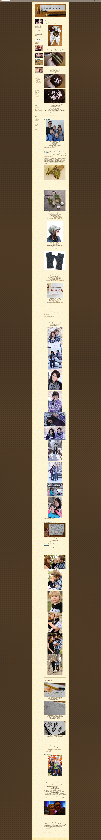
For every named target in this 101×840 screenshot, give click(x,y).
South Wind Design (56, 212)
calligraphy (36, 109)
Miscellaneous (36, 117)
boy (52, 108)
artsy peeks (37, 88)
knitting (36, 116)
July (36, 93)
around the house (37, 107)
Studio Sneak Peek (58, 749)
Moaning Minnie (54, 242)
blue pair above (57, 279)
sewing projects (36, 124)
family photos (38, 87)
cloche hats (57, 243)
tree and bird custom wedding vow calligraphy (57, 537)
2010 (36, 101)
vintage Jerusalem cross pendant (55, 187)
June (37, 94)
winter (35, 129)
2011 (36, 100)
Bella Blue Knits (52, 270)
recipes (35, 122)
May (37, 95)
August (37, 92)
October (37, 90)
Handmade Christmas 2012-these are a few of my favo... (39, 83)
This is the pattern (52, 114)
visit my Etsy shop (55, 539)
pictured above (60, 248)
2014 (36, 75)
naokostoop (51, 300)
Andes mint (57, 71)
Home (55, 830)
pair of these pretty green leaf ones (58, 280)
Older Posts (64, 830)
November (37, 79)
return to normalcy (38, 89)
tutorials (36, 127)
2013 (36, 76)
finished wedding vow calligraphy (39, 86)
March (37, 97)
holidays (36, 115)
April (37, 96)
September (37, 91)
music (35, 118)
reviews (36, 123)
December (37, 78)
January (37, 99)
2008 (36, 103)
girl (54, 108)
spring (35, 125)
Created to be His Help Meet (38, 110)
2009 (36, 102)
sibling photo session (48, 317)
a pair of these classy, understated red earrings (55, 217)
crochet (36, 111)
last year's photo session (61, 318)
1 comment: (52, 518)
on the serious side (37, 119)
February (37, 98)
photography (36, 121)
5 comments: (53, 750)
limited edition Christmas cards (55, 305)
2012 (36, 77)
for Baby (37, 80)
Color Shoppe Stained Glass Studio (55, 182)
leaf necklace (57, 181)
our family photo (38, 81)
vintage (36, 128)
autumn (36, 108)
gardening (36, 113)
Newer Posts (45, 830)
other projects (36, 120)
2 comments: (53, 147)
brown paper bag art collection (58, 302)
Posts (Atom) (49, 832)
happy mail (36, 114)
